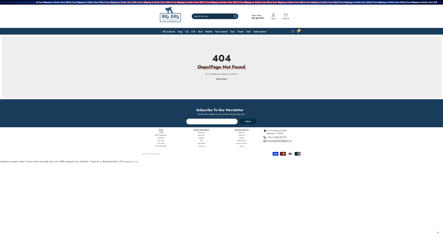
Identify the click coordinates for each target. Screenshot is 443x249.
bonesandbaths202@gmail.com (279, 140)
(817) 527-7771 (281, 137)
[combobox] (212, 16)
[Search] (215, 16)
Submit (248, 121)
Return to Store (221, 79)
